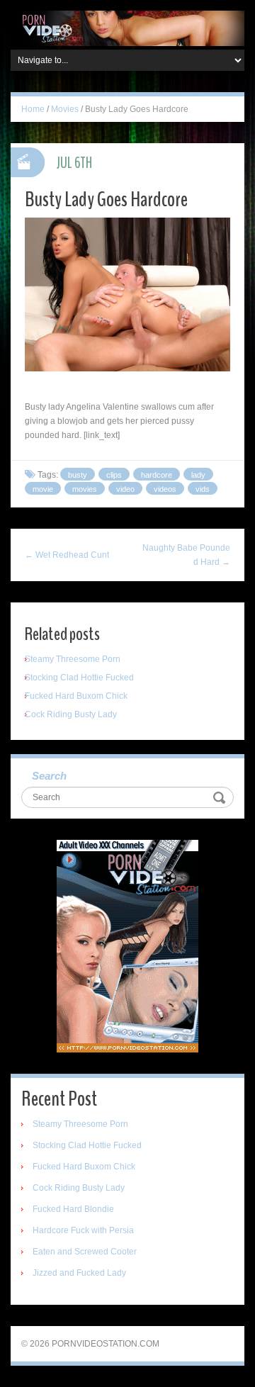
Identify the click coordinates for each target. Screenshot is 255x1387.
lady (198, 475)
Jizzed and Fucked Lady (79, 1273)
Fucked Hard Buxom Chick (76, 696)
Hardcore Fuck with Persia (83, 1230)
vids (203, 489)
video (125, 489)
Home (33, 109)
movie (43, 489)
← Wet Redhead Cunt (67, 555)
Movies (65, 109)
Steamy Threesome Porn (72, 659)
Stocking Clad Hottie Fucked (79, 678)
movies (84, 489)
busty (77, 475)
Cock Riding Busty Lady (71, 714)
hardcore (156, 475)
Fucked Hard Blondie (73, 1209)
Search (49, 776)
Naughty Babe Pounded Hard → (186, 555)
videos (165, 489)
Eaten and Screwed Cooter (85, 1252)
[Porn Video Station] (127, 28)
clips (114, 475)
